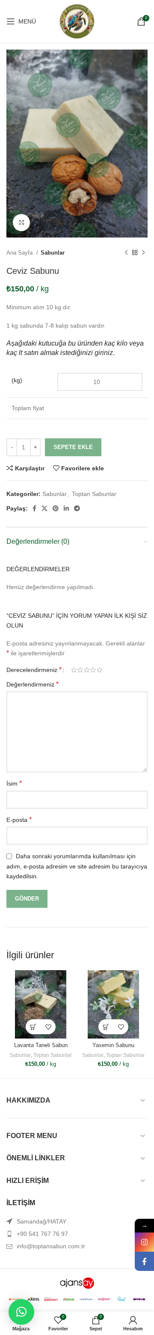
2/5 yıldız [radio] (80, 670)
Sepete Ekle (73, 447)
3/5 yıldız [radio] (86, 670)
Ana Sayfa (20, 252)
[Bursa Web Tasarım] (77, 1282)
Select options (33, 1026)
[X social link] (44, 508)
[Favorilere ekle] (48, 1026)
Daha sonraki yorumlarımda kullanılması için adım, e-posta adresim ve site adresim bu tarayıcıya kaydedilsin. (76, 866)
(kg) (17, 380)
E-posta (19, 819)
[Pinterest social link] (55, 508)
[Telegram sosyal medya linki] (77, 508)
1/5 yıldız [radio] (74, 670)
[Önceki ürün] (126, 253)
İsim (14, 783)
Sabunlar (53, 252)
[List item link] (77, 1233)
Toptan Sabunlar (94, 493)
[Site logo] (77, 21)
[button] (21, 1312)
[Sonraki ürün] (143, 253)
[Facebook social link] (34, 508)
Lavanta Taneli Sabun (41, 1045)
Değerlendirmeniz (32, 684)
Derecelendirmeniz (34, 669)
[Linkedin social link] (66, 508)
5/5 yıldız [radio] (99, 670)
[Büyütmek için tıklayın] (21, 222)
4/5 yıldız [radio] (93, 670)
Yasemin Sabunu (113, 1045)
